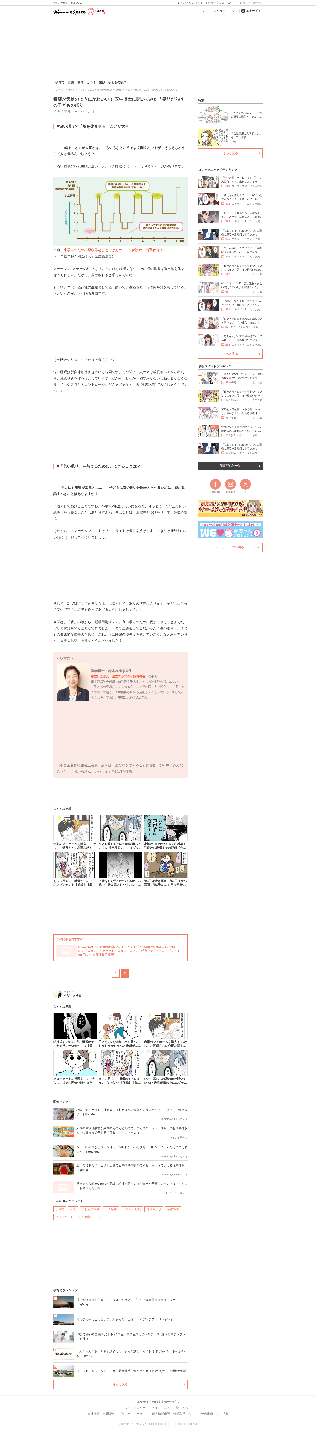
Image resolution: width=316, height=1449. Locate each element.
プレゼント (240, 3)
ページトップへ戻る (230, 547)
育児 (71, 82)
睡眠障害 (173, 1209)
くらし (190, 3)
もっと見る (120, 1384)
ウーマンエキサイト (83, 111)
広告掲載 (222, 1413)
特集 (201, 100)
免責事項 (207, 1413)
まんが (222, 3)
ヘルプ (187, 1407)
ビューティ (210, 3)
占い (230, 3)
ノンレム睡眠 (132, 1209)
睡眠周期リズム (89, 1217)
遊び (102, 82)
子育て (181, 3)
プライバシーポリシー (133, 1413)
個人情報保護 (161, 1413)
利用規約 (109, 1413)
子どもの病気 (117, 82)
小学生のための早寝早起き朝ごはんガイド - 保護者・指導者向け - (114, 250)
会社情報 (93, 1413)
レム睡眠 (111, 1209)
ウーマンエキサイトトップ (220, 10)
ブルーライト (64, 1217)
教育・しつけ (86, 82)
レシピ (199, 3)
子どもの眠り (90, 1209)
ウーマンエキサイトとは (141, 1407)
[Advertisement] (158, 47)
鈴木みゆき (153, 1209)
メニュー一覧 (255, 3)
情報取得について (185, 1413)
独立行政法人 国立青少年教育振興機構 (118, 676)
